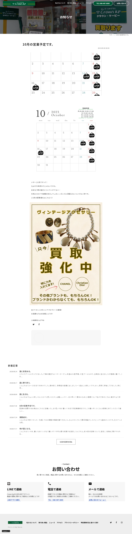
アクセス (88, 3)
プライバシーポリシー (71, 523)
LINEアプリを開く (14, 500)
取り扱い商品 (71, 3)
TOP (110, 35)
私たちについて (60, 3)
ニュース (81, 3)
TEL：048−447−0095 (55, 500)
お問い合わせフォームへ (97, 500)
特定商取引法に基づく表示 (89, 523)
